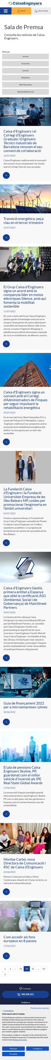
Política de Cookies (20, 1040)
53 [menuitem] (44, 969)
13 (21, 969)
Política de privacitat (40, 1008)
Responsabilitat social (25, 92)
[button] (21, 11)
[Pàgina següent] (5, 974)
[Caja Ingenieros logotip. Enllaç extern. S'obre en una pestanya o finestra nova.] (8, 1011)
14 (28, 969)
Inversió (26, 70)
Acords (25, 56)
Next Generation (25, 85)
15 (34, 969)
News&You (25, 78)
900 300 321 (27, 994)
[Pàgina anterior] (5, 968)
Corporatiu (25, 63)
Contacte (27, 989)
